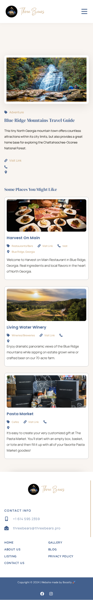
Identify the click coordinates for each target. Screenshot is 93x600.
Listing (10, 556)
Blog (52, 549)
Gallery (55, 542)
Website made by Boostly (56, 582)
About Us (12, 549)
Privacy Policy (60, 556)
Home (8, 542)
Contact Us (14, 563)
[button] (42, 594)
